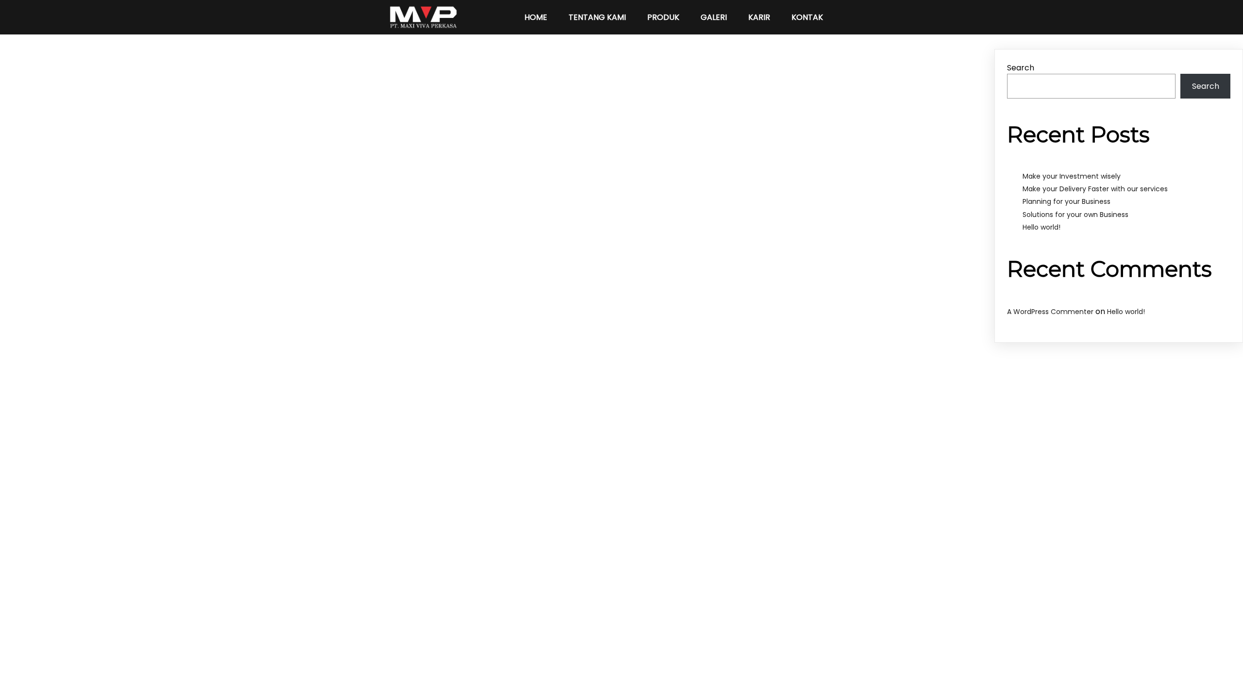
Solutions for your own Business (1075, 214)
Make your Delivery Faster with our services (1095, 189)
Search (1020, 67)
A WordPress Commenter (1050, 311)
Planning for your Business (1066, 201)
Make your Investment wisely (1072, 176)
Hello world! (1041, 227)
